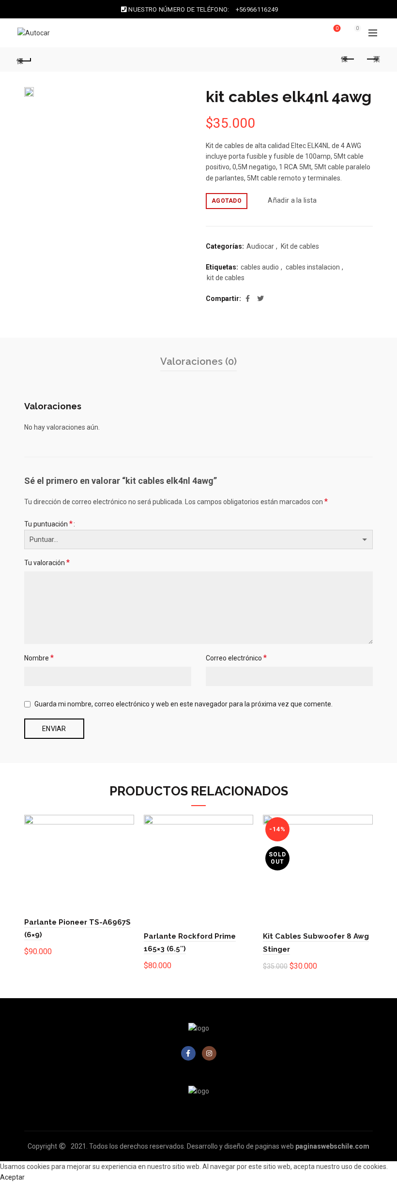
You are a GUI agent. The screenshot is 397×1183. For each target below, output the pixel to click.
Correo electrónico (236, 657)
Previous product (348, 59)
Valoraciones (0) (198, 361)
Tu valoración (47, 562)
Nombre (39, 657)
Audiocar (260, 246)
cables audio (260, 267)
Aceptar (12, 1177)
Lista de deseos (337, 28)
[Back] (25, 59)
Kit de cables (300, 246)
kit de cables (225, 278)
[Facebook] (188, 1053)
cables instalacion (313, 267)
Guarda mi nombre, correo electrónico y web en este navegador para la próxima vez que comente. (183, 704)
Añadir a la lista (292, 200)
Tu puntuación (48, 523)
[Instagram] (209, 1053)
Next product (373, 59)
